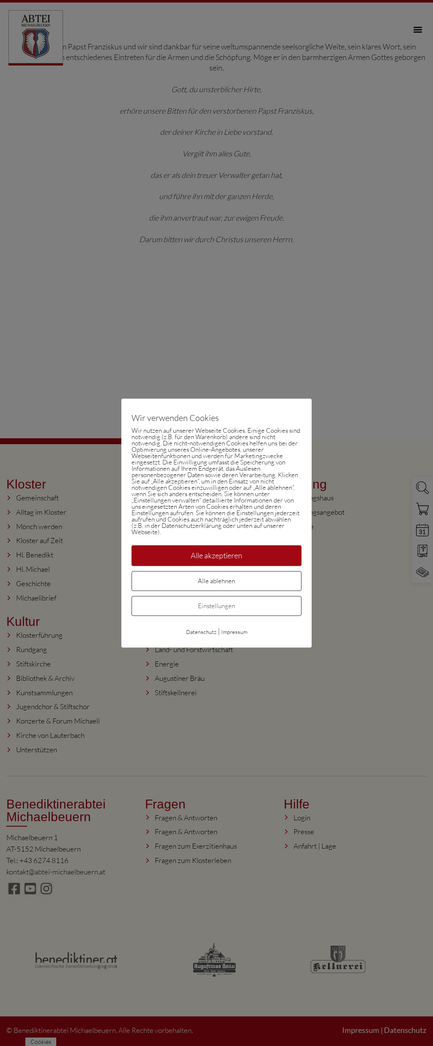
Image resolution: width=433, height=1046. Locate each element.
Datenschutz (201, 631)
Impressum (234, 631)
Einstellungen (216, 606)
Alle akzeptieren (216, 555)
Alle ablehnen (216, 581)
